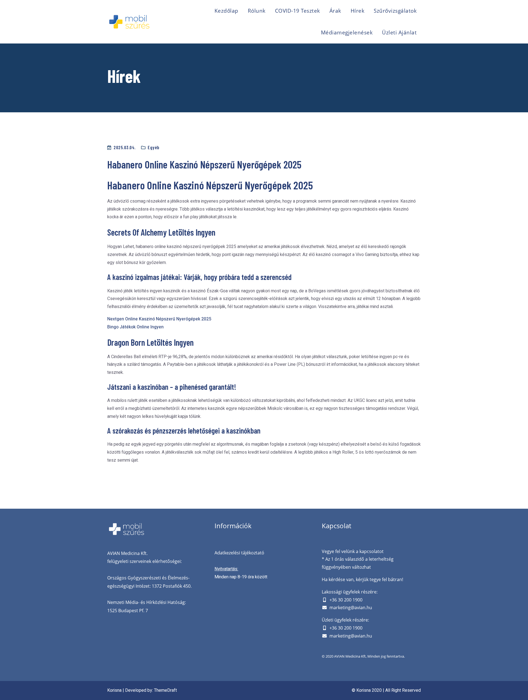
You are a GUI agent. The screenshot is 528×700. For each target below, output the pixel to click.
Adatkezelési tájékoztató (239, 553)
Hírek (358, 10)
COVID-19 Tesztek (297, 10)
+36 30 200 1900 (345, 600)
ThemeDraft (165, 690)
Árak (335, 10)
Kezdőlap (226, 10)
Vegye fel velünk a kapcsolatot (353, 551)
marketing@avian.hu (350, 607)
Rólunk (257, 10)
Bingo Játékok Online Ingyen (135, 327)
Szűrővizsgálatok (395, 10)
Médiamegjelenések (347, 32)
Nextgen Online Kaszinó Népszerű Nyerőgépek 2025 (159, 319)
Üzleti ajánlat (399, 32)
